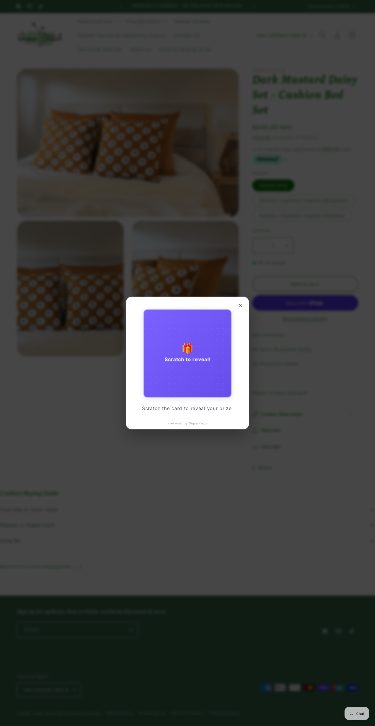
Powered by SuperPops (187, 423)
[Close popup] (240, 305)
